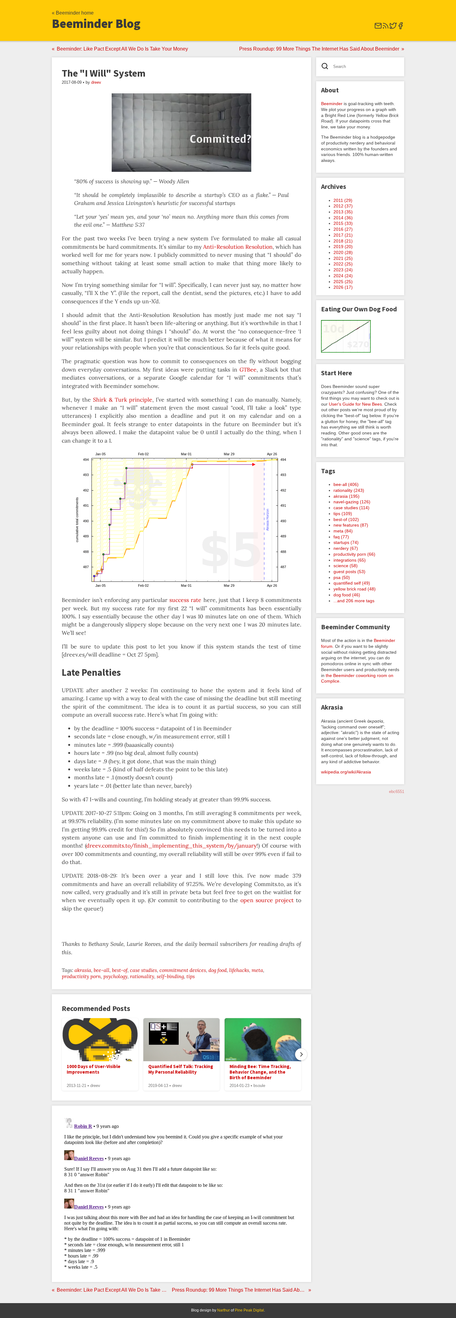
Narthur (223, 1310)
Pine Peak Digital (249, 1310)
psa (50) (341, 577)
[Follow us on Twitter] (393, 27)
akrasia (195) (346, 496)
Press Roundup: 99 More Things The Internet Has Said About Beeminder (319, 48)
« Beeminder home (73, 13)
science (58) (345, 565)
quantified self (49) (351, 583)
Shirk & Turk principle (122, 399)
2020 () (343, 252)
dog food (217, 970)
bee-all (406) (346, 484)
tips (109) (342, 513)
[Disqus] (181, 1193)
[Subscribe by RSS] (385, 27)
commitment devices (182, 970)
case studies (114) (351, 507)
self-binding (170, 976)
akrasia (82, 970)
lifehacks (239, 970)
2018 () (343, 240)
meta (257, 970)
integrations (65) (349, 560)
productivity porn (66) (354, 554)
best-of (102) (346, 519)
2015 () (343, 223)
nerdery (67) (345, 548)
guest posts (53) (349, 571)
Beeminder (331, 103)
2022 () (343, 263)
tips (190, 976)
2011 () (342, 200)
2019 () (343, 246)
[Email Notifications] (378, 27)
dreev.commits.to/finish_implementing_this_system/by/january (171, 845)
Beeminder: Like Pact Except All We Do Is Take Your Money (122, 48)
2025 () (343, 281)
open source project (267, 900)
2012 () (343, 205)
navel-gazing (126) (351, 501)
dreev (96, 82)
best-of (119, 970)
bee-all (102, 970)
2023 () (343, 269)
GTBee (248, 369)
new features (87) (350, 525)
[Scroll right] (301, 1054)
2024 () (343, 275)
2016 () (343, 229)
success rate (185, 599)
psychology (115, 976)
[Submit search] (327, 66)
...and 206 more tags (353, 600)
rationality (142, 976)
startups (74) (346, 542)
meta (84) (343, 530)
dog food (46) (346, 594)
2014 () (343, 217)
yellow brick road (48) (354, 588)
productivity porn (81, 976)
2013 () (343, 211)
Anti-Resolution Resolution (238, 246)
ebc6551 (396, 791)
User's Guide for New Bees (355, 404)
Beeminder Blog (96, 23)
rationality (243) (348, 490)
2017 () (343, 235)
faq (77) (341, 536)
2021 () (343, 258)
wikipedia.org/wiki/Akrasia (346, 771)
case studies (143, 970)
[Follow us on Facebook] (400, 27)
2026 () (343, 287)
